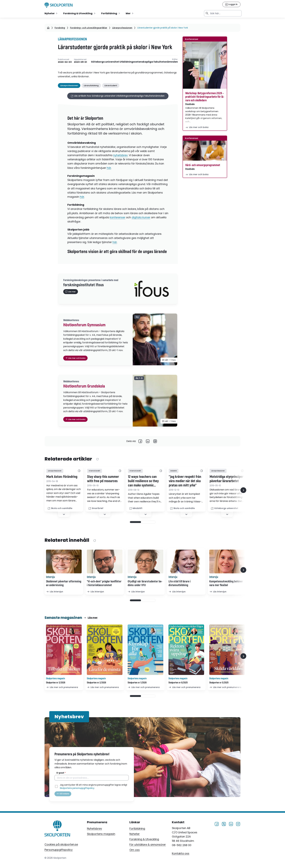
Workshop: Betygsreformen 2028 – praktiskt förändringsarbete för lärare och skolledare (204, 96)
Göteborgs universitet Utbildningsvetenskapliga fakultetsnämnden (134, 61)
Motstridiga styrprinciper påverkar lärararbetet (226, 479)
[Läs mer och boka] (205, 65)
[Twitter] (223, 823)
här (109, 168)
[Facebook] (140, 441)
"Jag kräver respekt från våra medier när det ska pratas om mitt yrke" (185, 481)
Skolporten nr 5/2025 (218, 682)
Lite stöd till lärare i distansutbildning (179, 583)
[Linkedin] (147, 441)
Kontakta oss (180, 853)
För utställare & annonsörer (147, 844)
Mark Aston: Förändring (61, 477)
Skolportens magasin (101, 834)
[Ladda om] (97, 459)
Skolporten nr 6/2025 (178, 682)
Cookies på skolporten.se (61, 844)
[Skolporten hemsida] (58, 5)
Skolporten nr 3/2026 (55, 682)
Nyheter (134, 834)
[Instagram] (238, 823)
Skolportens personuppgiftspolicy (77, 788)
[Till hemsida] (57, 829)
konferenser (117, 217)
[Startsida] (48, 27)
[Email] (155, 441)
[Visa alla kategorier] (79, 471)
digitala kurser (141, 217)
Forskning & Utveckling (144, 839)
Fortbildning (137, 828)
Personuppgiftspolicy (59, 850)
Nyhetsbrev (94, 828)
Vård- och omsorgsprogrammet (202, 165)
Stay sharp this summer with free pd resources (103, 479)
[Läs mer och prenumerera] (64, 650)
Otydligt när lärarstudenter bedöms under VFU (145, 583)
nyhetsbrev (120, 155)
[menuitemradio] (51, 13)
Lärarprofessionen (122, 27)
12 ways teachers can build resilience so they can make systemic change (143, 481)
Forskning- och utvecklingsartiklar (88, 27)
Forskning (60, 27)
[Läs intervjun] (64, 561)
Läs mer (93, 617)
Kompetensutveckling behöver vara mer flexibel (226, 583)
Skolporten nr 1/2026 (137, 682)
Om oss (134, 850)
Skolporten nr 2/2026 (96, 682)
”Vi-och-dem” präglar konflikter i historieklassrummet (104, 583)
